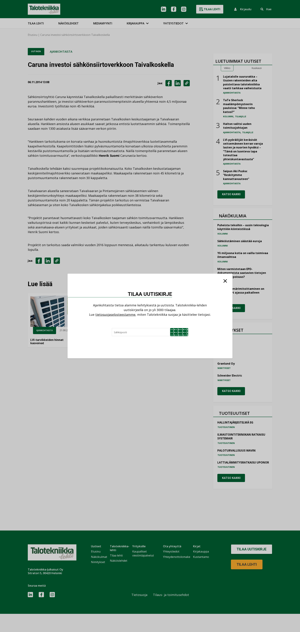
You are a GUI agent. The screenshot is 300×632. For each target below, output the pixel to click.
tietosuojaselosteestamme (115, 314)
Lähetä (179, 332)
